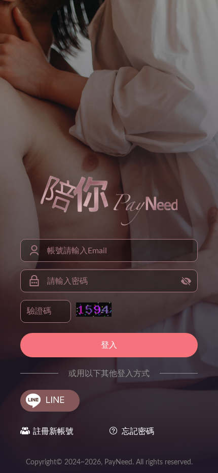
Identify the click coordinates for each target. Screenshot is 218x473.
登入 (109, 345)
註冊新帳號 (53, 431)
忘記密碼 (138, 431)
